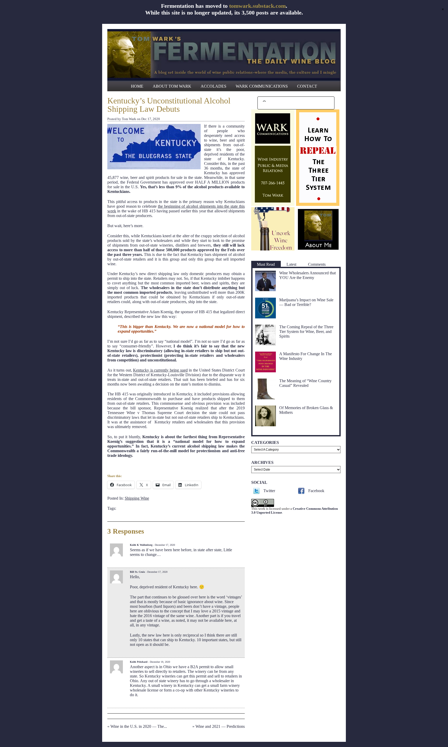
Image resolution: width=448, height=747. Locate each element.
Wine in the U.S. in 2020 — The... (138, 726)
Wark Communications (262, 86)
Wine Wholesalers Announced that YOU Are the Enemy (307, 275)
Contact (307, 86)
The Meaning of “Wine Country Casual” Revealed (305, 383)
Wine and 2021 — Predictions (220, 726)
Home (137, 86)
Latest (291, 264)
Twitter (269, 490)
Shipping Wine (137, 498)
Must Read (266, 264)
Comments (317, 264)
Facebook (316, 490)
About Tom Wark (172, 86)
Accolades (213, 86)
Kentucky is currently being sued (160, 370)
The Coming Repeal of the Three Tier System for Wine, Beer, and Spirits (306, 331)
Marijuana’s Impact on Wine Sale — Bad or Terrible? (306, 302)
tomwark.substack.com (257, 6)
